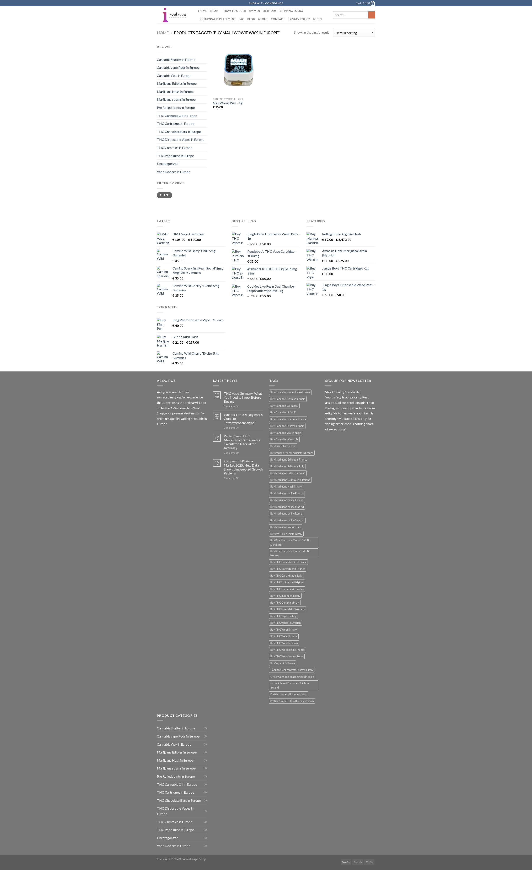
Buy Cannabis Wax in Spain (285, 432)
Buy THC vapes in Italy (283, 616)
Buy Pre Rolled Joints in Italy (286, 533)
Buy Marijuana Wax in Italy (285, 527)
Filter (164, 195)
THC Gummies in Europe (174, 147)
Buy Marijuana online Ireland (287, 500)
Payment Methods (263, 10)
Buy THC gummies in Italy (285, 595)
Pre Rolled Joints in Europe (176, 107)
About (263, 19)
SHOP (214, 10)
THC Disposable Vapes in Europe (180, 139)
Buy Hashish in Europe (283, 446)
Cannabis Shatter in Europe (176, 59)
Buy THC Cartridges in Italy (286, 575)
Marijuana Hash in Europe (175, 91)
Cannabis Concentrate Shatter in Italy (291, 669)
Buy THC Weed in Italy (283, 629)
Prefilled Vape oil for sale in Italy (288, 694)
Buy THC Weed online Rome (286, 656)
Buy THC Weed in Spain (284, 643)
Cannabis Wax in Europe (174, 75)
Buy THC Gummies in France (287, 589)
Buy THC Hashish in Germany (287, 609)
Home (202, 10)
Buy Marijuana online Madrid (287, 507)
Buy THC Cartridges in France (287, 568)
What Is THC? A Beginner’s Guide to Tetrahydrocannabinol (243, 418)
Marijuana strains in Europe (176, 99)
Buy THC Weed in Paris (283, 636)
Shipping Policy (291, 10)
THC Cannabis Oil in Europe (177, 116)
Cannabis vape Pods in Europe (178, 67)
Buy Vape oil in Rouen (282, 663)
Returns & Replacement (218, 19)
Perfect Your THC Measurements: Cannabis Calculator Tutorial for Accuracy (242, 442)
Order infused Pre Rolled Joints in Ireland (289, 685)
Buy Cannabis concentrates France (290, 392)
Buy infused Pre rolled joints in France (291, 453)
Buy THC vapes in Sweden (285, 622)
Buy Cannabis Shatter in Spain (287, 426)
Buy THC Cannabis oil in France (288, 562)
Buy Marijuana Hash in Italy (286, 486)
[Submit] (371, 14)
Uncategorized (167, 163)
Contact (278, 19)
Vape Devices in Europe (173, 172)
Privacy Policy (299, 19)
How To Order (235, 10)
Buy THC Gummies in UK (284, 602)
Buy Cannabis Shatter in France (288, 419)
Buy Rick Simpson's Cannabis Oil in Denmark (290, 542)
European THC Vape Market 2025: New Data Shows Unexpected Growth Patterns (243, 467)
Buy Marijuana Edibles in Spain (287, 473)
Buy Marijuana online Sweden (287, 520)
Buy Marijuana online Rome (286, 513)
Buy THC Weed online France (287, 649)
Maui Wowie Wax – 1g (227, 103)
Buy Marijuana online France (286, 493)
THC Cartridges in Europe (175, 123)
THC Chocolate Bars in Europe (179, 132)
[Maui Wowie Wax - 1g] (238, 69)
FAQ (241, 19)
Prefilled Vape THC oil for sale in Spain (292, 701)
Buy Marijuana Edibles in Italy (287, 466)
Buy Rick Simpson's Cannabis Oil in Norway (290, 553)
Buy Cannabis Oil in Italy (284, 405)
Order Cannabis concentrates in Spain (292, 676)
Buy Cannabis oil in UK (283, 412)
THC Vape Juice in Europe (175, 156)
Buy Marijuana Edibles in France (288, 459)
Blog (251, 19)
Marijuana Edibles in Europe (177, 83)
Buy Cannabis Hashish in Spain (287, 399)
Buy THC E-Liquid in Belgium (287, 582)
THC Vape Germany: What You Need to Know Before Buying (243, 397)
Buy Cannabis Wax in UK (284, 439)
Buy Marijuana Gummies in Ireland (290, 480)
